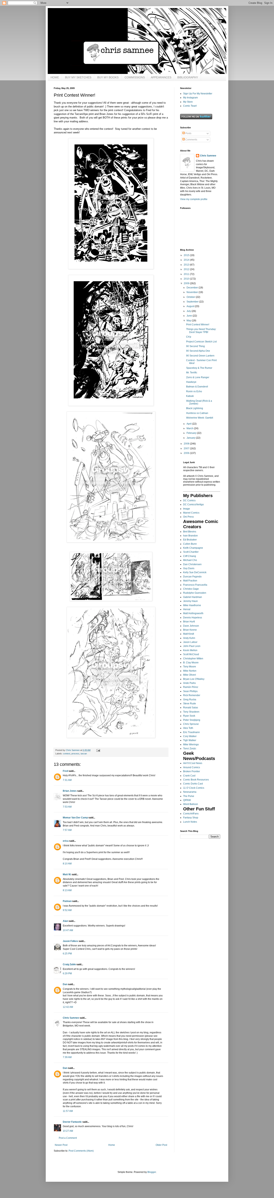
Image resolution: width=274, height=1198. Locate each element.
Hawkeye (191, 382)
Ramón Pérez (190, 687)
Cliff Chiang (189, 556)
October (191, 297)
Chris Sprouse (191, 724)
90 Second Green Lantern (200, 355)
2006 (187, 453)
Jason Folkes (70, 941)
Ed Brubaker (190, 539)
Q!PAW (187, 800)
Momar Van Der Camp (75, 817)
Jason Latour (190, 642)
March (190, 428)
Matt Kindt (188, 633)
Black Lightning (194, 408)
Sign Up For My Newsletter (197, 93)
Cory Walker (190, 736)
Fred (65, 771)
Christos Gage (191, 588)
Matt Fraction (190, 580)
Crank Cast (189, 775)
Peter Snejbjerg (191, 720)
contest (66, 753)
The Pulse (188, 796)
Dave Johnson (191, 625)
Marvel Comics (191, 512)
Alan (65, 921)
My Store (188, 101)
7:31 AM (67, 780)
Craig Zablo (69, 964)
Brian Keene (190, 629)
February (192, 433)
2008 (187, 443)
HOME (55, 77)
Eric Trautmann (191, 732)
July (189, 311)
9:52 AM (67, 910)
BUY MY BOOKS (108, 77)
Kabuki (190, 396)
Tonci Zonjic (189, 748)
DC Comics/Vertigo (193, 504)
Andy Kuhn (189, 638)
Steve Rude (189, 703)
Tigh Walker (189, 740)
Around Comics (191, 767)
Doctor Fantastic (72, 1121)
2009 (187, 283)
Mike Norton (189, 670)
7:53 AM (67, 806)
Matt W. (67, 874)
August (191, 306)
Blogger (151, 1172)
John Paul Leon (191, 646)
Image (186, 508)
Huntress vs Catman (197, 413)
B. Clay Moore (191, 662)
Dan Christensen (192, 564)
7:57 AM (67, 830)
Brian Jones (70, 790)
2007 (187, 448)
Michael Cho (190, 560)
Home (111, 1145)
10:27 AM (68, 1131)
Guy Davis (188, 568)
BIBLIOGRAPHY (187, 77)
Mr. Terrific (191, 372)
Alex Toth (188, 728)
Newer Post (61, 1145)
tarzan (84, 753)
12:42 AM (68, 1007)
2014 (187, 259)
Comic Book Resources (196, 779)
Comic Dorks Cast (193, 783)
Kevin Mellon (190, 650)
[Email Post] (98, 750)
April (189, 423)
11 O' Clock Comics (193, 787)
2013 (187, 264)
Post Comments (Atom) (81, 1150)
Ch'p (188, 336)
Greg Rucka (189, 699)
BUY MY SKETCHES (78, 77)
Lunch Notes (190, 821)
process (75, 753)
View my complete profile (193, 199)
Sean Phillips (190, 691)
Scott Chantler (191, 551)
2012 (187, 269)
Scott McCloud (191, 654)
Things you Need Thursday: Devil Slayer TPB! (201, 330)
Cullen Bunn (190, 543)
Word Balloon (190, 804)
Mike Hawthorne (192, 605)
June (190, 315)
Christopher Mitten (193, 658)
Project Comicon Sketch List (201, 341)
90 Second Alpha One (198, 350)
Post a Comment (68, 1138)
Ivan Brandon (190, 535)
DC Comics (189, 500)
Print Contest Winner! (197, 324)
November (193, 292)
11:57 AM (68, 1111)
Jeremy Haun (190, 601)
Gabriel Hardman (192, 597)
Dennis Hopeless (192, 617)
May (189, 320)
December (193, 287)
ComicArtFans (191, 813)
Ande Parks (189, 683)
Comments (191, 139)
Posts (188, 133)
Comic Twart (190, 105)
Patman (67, 901)
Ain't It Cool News (192, 763)
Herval (186, 609)
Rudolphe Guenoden (194, 592)
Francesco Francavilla (195, 584)
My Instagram (190, 97)
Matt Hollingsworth (193, 613)
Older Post (161, 1145)
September (193, 301)
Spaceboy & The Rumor (199, 368)
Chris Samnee (71, 1017)
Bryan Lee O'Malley (193, 679)
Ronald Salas (190, 707)
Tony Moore (189, 666)
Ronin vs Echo (194, 391)
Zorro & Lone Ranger (197, 377)
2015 (187, 255)
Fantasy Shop (190, 817)
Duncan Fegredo (192, 576)
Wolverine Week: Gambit (199, 417)
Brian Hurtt (189, 621)
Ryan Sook (189, 715)
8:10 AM (67, 863)
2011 (187, 274)
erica (66, 841)
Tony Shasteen (191, 711)
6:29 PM (67, 973)
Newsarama (189, 791)
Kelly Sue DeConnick (194, 572)
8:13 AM (67, 890)
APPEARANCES (161, 77)
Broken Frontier (191, 771)
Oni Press (188, 516)
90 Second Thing (195, 346)
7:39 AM (67, 1057)
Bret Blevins (189, 531)
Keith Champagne (193, 547)
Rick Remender (191, 695)
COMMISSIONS (135, 77)
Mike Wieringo (191, 744)
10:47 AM (68, 930)
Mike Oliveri (189, 674)
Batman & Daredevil (197, 386)
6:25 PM (67, 953)
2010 (187, 278)
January (191, 437)
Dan (65, 984)
